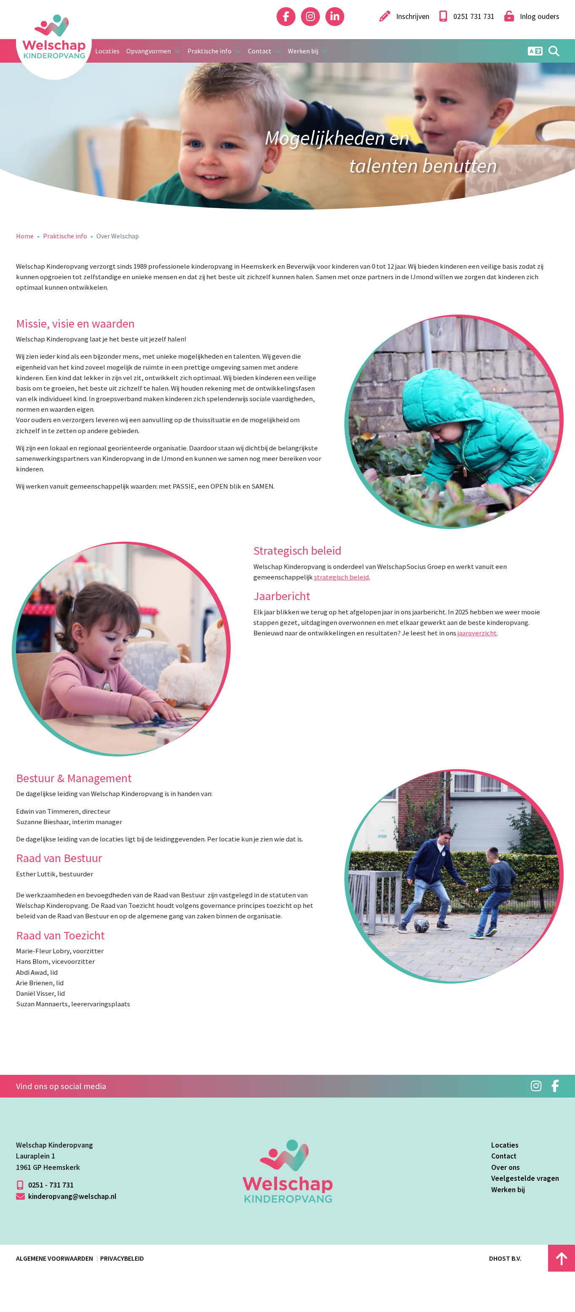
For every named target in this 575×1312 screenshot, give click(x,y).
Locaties (107, 51)
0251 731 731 (473, 16)
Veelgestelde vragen (525, 1178)
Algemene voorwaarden (54, 1258)
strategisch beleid (341, 577)
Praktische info (65, 236)
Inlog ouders (538, 16)
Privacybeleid (122, 1258)
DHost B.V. (505, 1258)
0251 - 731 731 (50, 1185)
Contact (503, 1156)
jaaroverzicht (477, 632)
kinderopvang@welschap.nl (72, 1196)
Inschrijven (411, 16)
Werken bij (508, 1189)
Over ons (505, 1167)
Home (25, 236)
